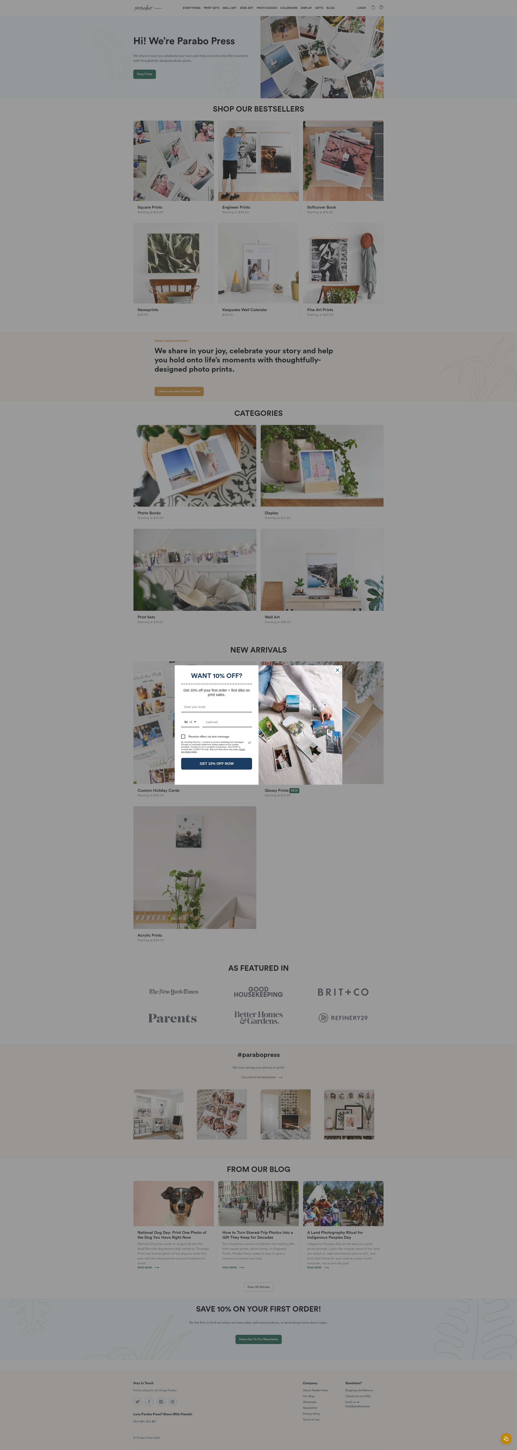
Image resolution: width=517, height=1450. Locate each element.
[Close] (337, 670)
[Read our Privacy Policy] (249, 742)
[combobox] (190, 722)
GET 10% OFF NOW (217, 764)
